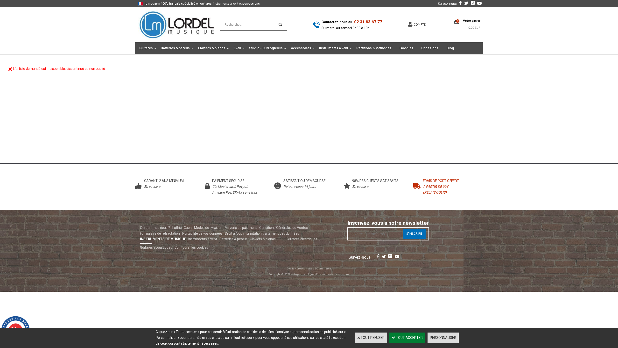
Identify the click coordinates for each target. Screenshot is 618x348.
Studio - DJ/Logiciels (266, 48)
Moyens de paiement (241, 228)
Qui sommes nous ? (155, 228)
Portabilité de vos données (202, 233)
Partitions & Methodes (373, 48)
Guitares (146, 48)
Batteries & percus (175, 48)
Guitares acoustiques (156, 247)
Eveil (237, 48)
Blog (450, 48)
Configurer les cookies (191, 247)
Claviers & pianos (211, 48)
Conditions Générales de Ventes (283, 228)
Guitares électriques (302, 239)
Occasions (429, 48)
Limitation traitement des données (272, 233)
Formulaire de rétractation (160, 233)
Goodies (406, 48)
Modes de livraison (208, 228)
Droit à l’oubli (234, 233)
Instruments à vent (333, 48)
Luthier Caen (182, 228)
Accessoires (301, 48)
